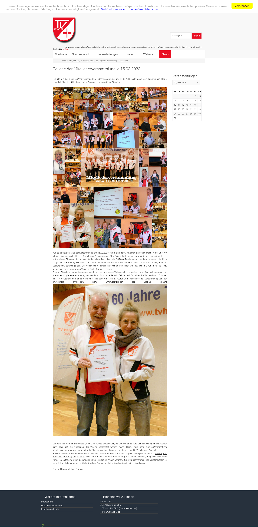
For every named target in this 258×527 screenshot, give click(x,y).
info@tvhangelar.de (111, 512)
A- (67, 49)
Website (148, 54)
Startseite (61, 54)
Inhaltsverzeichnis (50, 509)
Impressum (47, 501)
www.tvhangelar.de (70, 60)
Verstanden (242, 6)
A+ (64, 49)
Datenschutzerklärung (52, 505)
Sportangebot (80, 54)
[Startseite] (65, 30)
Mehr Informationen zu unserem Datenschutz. (131, 9)
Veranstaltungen (108, 54)
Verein (130, 54)
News (165, 54)
